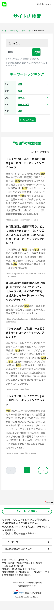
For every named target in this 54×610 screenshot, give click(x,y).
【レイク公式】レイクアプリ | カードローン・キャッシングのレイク (25, 400)
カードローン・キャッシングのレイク (16, 30)
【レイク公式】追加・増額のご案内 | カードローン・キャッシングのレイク (25, 163)
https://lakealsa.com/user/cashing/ (22, 219)
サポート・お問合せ (27, 511)
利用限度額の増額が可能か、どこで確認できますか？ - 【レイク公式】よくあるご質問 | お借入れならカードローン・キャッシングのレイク (25, 235)
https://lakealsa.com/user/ (18, 389)
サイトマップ (11, 542)
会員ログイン (45, 4)
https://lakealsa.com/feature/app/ (21, 453)
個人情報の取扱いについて (18, 549)
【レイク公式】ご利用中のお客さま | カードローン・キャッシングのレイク (25, 333)
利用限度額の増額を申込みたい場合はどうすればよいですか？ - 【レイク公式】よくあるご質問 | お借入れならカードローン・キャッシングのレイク (25, 291)
